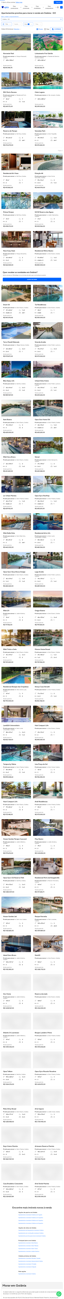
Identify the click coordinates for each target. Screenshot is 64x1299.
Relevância (16, 29)
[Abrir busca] (61, 7)
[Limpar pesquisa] (61, 19)
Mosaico (41, 29)
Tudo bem (58, 2)
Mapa (47, 29)
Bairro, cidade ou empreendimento (10, 16)
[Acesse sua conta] (58, 7)
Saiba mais (19, 2)
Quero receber (32, 279)
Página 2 (60, 150)
